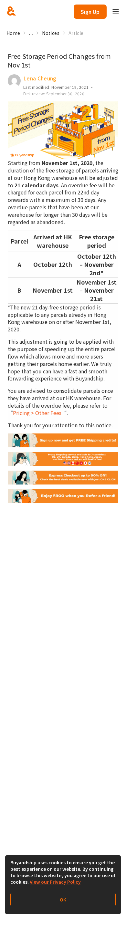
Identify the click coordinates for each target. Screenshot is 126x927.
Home (13, 33)
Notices (50, 33)
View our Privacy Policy (55, 882)
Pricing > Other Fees (37, 413)
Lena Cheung (40, 78)
